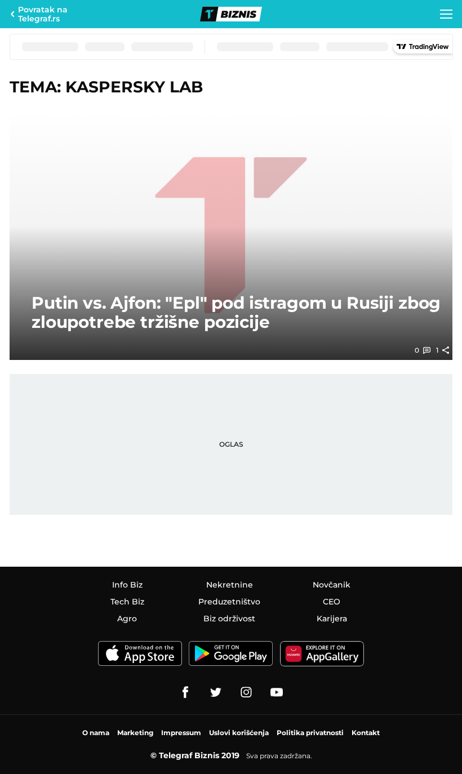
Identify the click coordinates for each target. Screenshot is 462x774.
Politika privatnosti (310, 732)
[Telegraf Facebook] (185, 692)
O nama (95, 732)
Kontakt (366, 732)
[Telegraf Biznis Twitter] (216, 692)
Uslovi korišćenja (239, 732)
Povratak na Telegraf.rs (43, 14)
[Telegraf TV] (276, 692)
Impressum (181, 732)
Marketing (135, 732)
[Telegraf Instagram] (246, 692)
